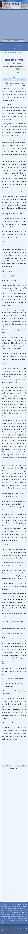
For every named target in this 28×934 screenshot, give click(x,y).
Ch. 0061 (6, 766)
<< (1, 928)
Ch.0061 (6, 79)
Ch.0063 (22, 79)
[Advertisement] (14, 24)
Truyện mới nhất (18, 48)
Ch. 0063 (22, 766)
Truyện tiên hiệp (11, 3)
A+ (24, 928)
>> (3, 928)
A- (26, 928)
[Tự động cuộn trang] (2, 930)
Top (25, 926)
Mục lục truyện (18, 45)
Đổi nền (25, 930)
